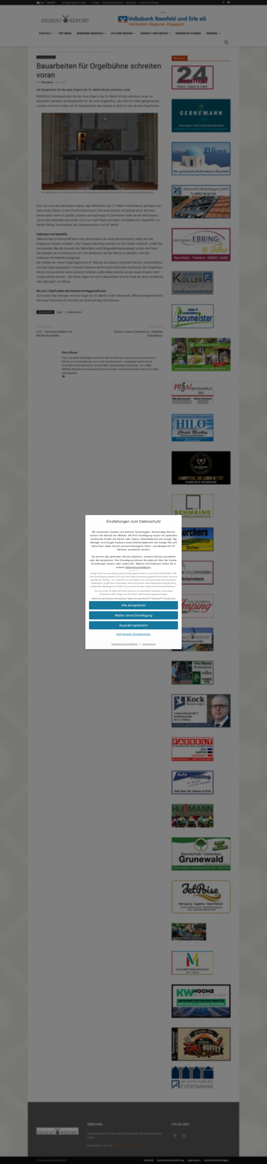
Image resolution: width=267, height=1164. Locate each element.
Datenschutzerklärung (138, 567)
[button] (133, 605)
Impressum (149, 643)
